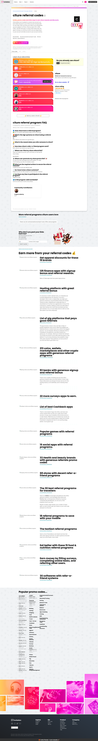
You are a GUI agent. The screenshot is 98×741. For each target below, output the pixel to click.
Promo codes (14, 51)
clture (29, 60)
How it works (23, 244)
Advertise (74, 722)
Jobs (73, 721)
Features (15, 1)
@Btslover (21, 60)
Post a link (50, 721)
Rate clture (58, 92)
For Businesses (63, 728)
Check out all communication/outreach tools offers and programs (38, 222)
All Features (62, 722)
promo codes (33, 651)
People (25, 1)
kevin (20, 93)
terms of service (31, 735)
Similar (24, 51)
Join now (47, 81)
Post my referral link (21, 42)
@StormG (22, 66)
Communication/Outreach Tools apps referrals (22, 11)
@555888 (21, 87)
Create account (92, 1)
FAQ (20, 51)
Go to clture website (61, 82)
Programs (38, 721)
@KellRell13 (21, 100)
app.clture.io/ (16, 156)
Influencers (62, 727)
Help (61, 729)
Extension (32, 1)
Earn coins (62, 724)
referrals (23, 597)
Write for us (74, 724)
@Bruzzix (21, 107)
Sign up (49, 724)
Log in (49, 722)
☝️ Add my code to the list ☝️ (33, 115)
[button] (33, 242)
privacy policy (23, 735)
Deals (20, 1)
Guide (37, 724)
